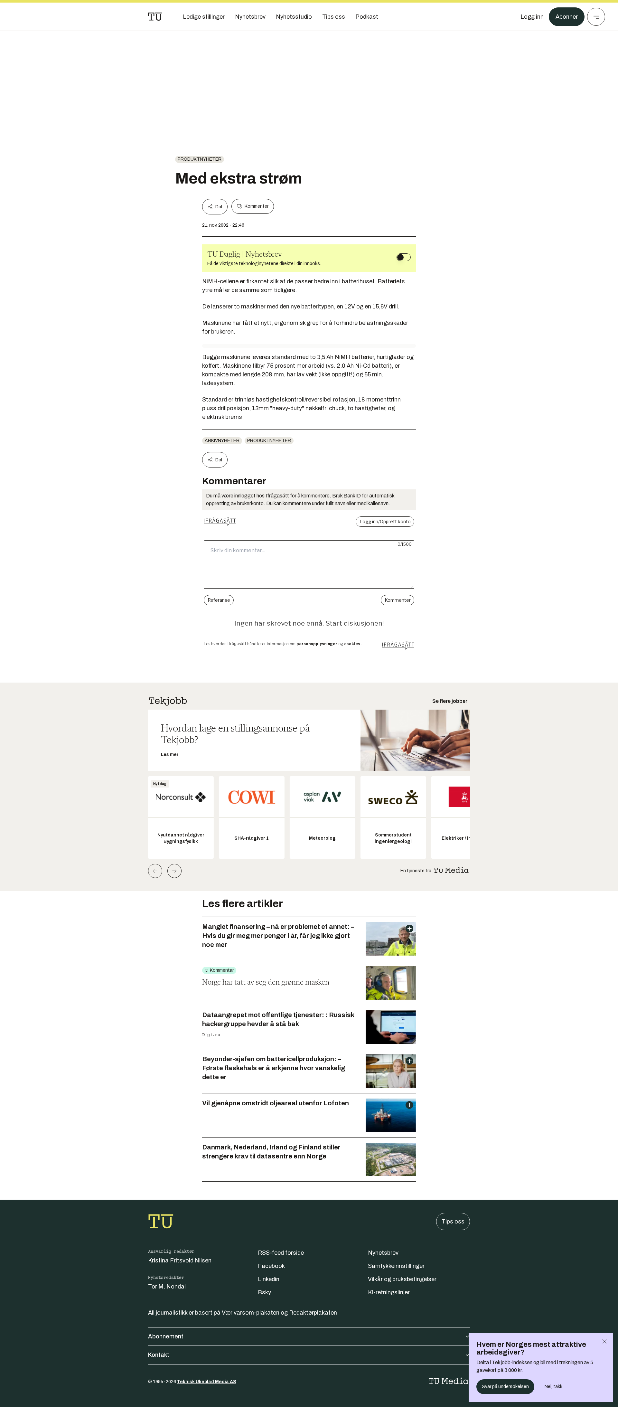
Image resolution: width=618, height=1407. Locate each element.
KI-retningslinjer (389, 1292)
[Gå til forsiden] (155, 17)
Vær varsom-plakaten (250, 1312)
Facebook (271, 1266)
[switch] (404, 257)
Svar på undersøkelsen (505, 1386)
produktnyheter (199, 159)
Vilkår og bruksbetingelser (402, 1279)
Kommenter (256, 206)
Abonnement (165, 1336)
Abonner (567, 17)
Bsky (264, 1292)
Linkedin (268, 1279)
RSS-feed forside (281, 1253)
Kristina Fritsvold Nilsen (179, 1260)
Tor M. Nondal (167, 1286)
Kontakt (158, 1355)
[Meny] (596, 17)
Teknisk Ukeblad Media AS (206, 1381)
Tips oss (453, 1221)
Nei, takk (553, 1386)
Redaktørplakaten (313, 1312)
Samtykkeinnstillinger (396, 1266)
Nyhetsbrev (383, 1253)
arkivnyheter (222, 440)
